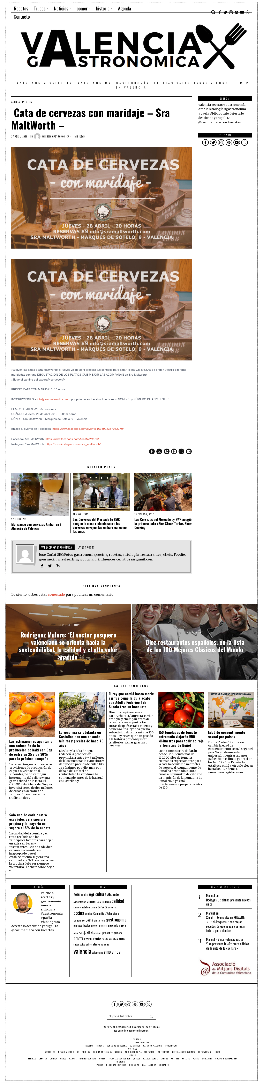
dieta (97, 920)
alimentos (94, 901)
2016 (77, 894)
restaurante (92, 938)
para (88, 932)
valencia (82, 951)
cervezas (112, 907)
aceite (84, 894)
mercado (112, 925)
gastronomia (116, 919)
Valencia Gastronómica (55, 136)
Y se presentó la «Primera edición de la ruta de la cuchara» (227, 946)
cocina (79, 912)
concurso (79, 920)
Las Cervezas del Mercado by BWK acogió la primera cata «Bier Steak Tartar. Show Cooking (163, 524)
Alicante (113, 894)
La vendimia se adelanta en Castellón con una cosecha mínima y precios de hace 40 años (81, 738)
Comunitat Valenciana (106, 913)
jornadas (78, 925)
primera (118, 933)
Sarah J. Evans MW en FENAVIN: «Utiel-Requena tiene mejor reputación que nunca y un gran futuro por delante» (225, 924)
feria (103, 920)
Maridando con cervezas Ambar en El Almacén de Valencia (36, 526)
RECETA (78, 938)
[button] (151, 1016)
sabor (76, 944)
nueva (122, 925)
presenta (107, 932)
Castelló (94, 907)
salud (82, 944)
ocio (76, 933)
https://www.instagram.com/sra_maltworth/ (73, 444)
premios (97, 933)
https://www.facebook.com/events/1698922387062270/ (88, 428)
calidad (118, 900)
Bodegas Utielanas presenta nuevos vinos (228, 902)
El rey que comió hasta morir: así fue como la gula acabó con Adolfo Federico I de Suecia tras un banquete (131, 700)
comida (88, 914)
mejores (103, 925)
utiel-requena (100, 944)
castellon (85, 907)
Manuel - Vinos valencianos (223, 939)
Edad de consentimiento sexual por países (226, 734)
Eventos (27, 101)
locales (86, 925)
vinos (116, 951)
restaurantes (110, 939)
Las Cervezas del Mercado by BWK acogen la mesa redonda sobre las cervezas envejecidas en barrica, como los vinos (100, 525)
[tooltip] (219, 12)
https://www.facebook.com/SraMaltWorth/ (72, 439)
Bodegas (106, 901)
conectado (56, 594)
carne (77, 907)
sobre (89, 944)
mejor (94, 925)
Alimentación (80, 901)
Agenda (15, 101)
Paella (81, 933)
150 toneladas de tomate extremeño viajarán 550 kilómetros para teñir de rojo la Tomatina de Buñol (181, 738)
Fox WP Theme (152, 1026)
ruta (122, 938)
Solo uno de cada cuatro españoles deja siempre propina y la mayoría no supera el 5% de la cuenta (30, 821)
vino (107, 951)
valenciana (97, 952)
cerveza (102, 907)
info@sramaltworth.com (52, 399)
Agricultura (97, 894)
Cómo (89, 920)
